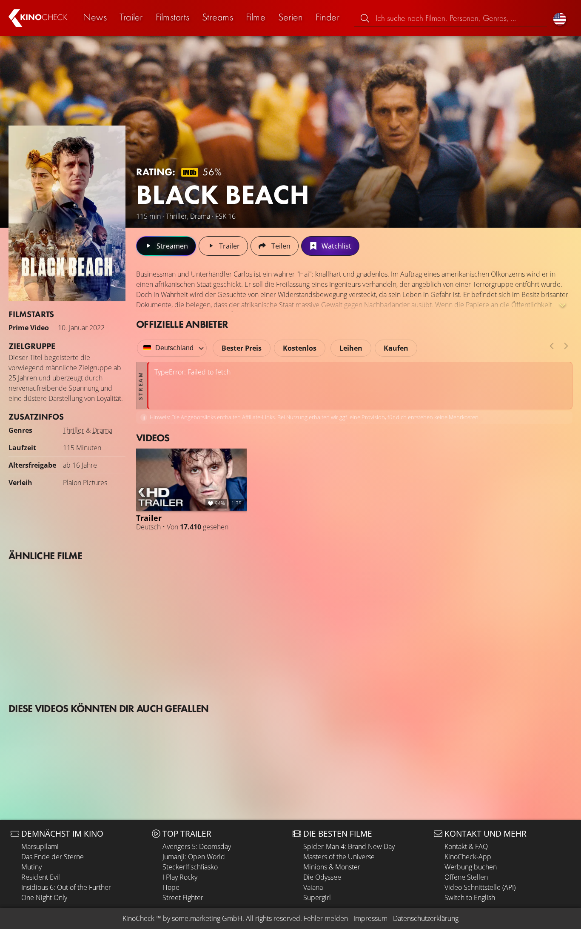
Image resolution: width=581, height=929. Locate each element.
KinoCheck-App (467, 856)
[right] (566, 346)
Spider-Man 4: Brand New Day (349, 846)
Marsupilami (40, 846)
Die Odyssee (322, 877)
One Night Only (44, 897)
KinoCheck (138, 918)
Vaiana (313, 887)
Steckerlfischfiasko (190, 867)
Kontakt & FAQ (466, 846)
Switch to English (469, 897)
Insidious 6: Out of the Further (66, 887)
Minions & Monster (331, 867)
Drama (102, 430)
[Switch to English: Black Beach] (559, 18)
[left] (551, 346)
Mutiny (31, 867)
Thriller (73, 430)
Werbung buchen (470, 867)
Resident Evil (40, 877)
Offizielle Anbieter (182, 324)
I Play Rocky (179, 877)
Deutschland (174, 348)
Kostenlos (299, 348)
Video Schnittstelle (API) (479, 887)
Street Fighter (182, 897)
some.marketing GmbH (207, 918)
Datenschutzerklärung (426, 918)
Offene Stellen (466, 877)
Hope (170, 887)
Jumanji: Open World (193, 856)
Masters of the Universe (339, 856)
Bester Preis (242, 348)
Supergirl (317, 897)
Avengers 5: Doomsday (196, 846)
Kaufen (396, 348)
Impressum (370, 918)
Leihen (350, 348)
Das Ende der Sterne (52, 856)
